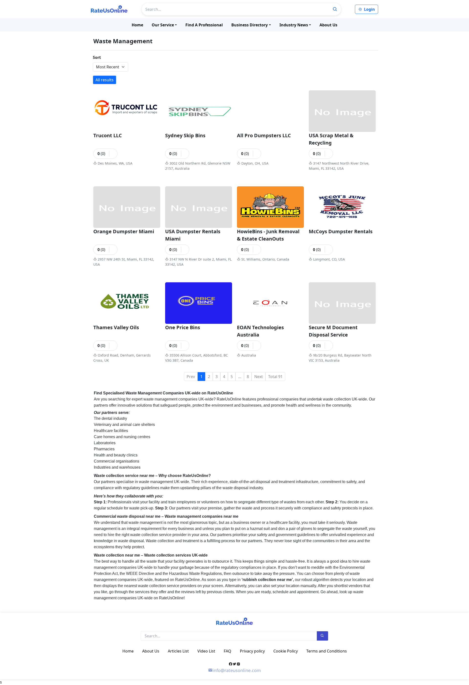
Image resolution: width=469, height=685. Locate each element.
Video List (206, 651)
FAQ (227, 651)
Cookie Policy (285, 651)
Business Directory (249, 25)
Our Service (163, 25)
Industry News (293, 25)
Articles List (178, 651)
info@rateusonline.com (237, 670)
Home (137, 25)
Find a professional (204, 25)
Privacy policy (252, 651)
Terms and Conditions (326, 651)
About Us (328, 25)
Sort (97, 57)
